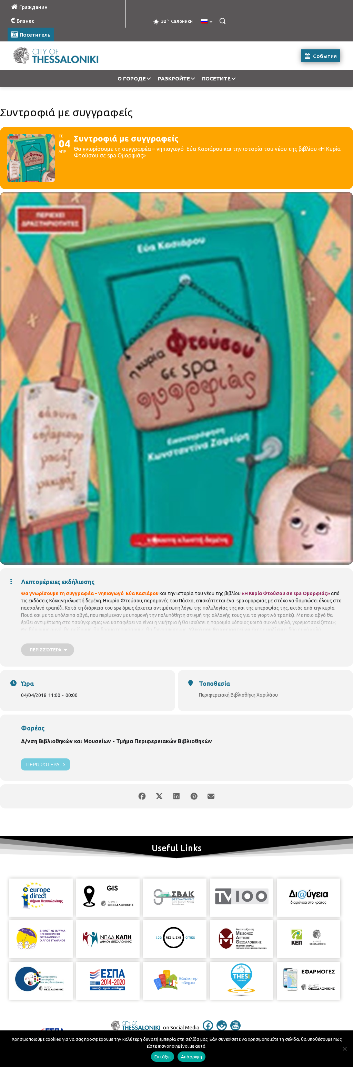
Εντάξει (162, 1056)
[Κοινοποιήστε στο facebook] (142, 796)
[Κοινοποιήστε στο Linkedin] (176, 796)
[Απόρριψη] (344, 1048)
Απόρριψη (191, 1056)
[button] (222, 21)
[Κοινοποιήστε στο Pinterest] (193, 796)
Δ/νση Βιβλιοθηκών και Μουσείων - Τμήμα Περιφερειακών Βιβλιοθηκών (116, 741)
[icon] (208, 1028)
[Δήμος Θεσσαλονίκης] (48, 55)
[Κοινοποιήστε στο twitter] (159, 796)
